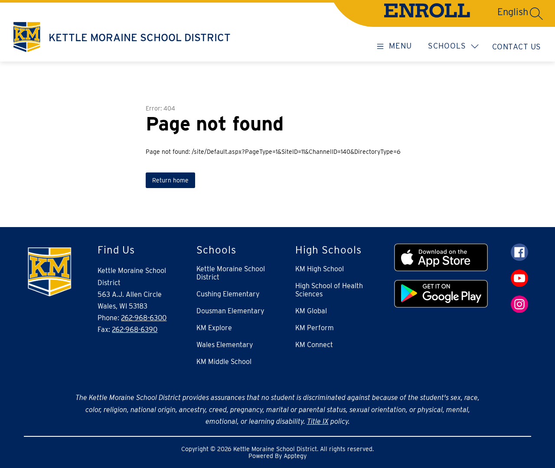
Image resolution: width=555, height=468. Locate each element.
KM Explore (214, 328)
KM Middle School (223, 362)
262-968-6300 (143, 318)
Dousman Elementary (230, 311)
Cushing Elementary (228, 294)
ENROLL (427, 13)
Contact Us (516, 46)
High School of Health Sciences (329, 290)
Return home (170, 180)
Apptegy (295, 455)
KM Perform (314, 328)
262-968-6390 (134, 329)
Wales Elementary (224, 345)
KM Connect (314, 345)
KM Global (311, 311)
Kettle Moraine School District (230, 273)
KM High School (319, 269)
